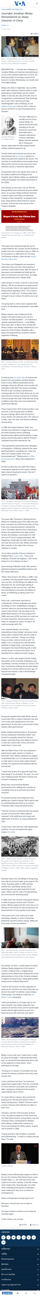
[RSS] (29, 1237)
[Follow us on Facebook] (3, 1237)
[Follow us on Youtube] (13, 1237)
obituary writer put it (9, 106)
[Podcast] (34, 1237)
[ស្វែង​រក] (34, 1293)
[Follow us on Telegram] (24, 1237)
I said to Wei (18, 556)
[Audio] (26, 1293)
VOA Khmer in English (12, 9)
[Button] (35, 33)
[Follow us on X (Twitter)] (8, 1237)
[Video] (17, 1293)
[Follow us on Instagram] (18, 1237)
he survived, (20, 156)
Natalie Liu (5, 25)
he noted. (11, 832)
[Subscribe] (3, 1242)
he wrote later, (19, 377)
